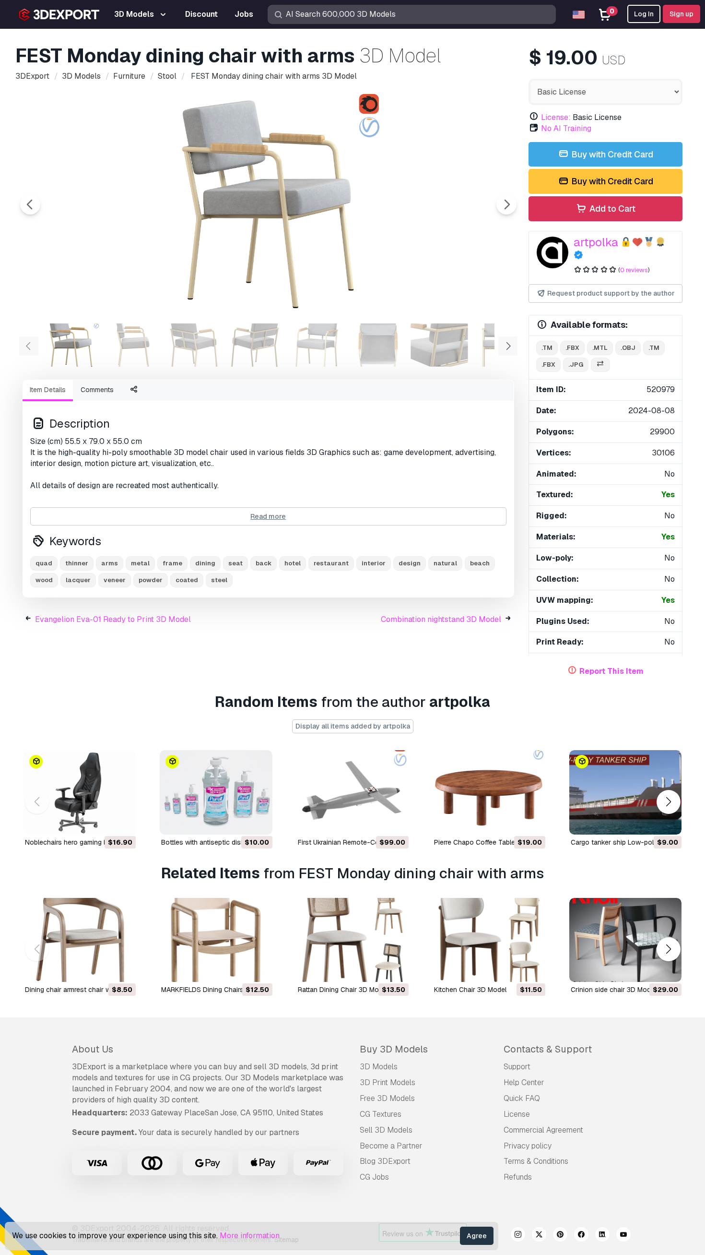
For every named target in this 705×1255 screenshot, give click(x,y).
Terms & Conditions (536, 1161)
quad (43, 563)
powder (151, 580)
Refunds (518, 1177)
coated (187, 580)
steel (219, 580)
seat (235, 563)
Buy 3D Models (394, 1049)
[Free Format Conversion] (600, 365)
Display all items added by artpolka (352, 726)
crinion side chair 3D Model (613, 989)
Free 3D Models (387, 1098)
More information (250, 1236)
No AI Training (566, 128)
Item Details (48, 389)
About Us (92, 1049)
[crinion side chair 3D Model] (625, 940)
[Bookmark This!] (121, 821)
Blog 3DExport (385, 1161)
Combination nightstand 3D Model (441, 619)
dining (205, 563)
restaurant (331, 563)
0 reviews (634, 270)
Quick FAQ (522, 1098)
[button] (668, 802)
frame (172, 563)
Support (517, 1067)
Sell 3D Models (386, 1130)
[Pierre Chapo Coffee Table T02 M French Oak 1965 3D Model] (489, 792)
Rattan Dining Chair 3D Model (343, 989)
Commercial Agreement (543, 1130)
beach (480, 563)
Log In (644, 14)
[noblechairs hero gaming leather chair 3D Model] (80, 792)
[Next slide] (506, 204)
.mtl (600, 348)
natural (445, 563)
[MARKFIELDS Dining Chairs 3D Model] (216, 940)
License (517, 1114)
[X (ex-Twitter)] (539, 1235)
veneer (115, 580)
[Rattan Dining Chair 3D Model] (352, 940)
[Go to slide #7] (439, 345)
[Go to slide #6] (378, 345)
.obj (628, 348)
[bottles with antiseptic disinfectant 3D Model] (216, 792)
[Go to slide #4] (255, 345)
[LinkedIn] (602, 1235)
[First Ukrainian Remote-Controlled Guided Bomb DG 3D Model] (352, 792)
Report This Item (611, 671)
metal (140, 563)
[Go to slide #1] (71, 345)
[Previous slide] (30, 204)
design (410, 563)
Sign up (681, 14)
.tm (546, 348)
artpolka (596, 242)
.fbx (572, 348)
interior (374, 563)
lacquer (78, 580)
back (263, 563)
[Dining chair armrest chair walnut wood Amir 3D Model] (80, 940)
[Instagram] (518, 1235)
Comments (97, 389)
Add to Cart (611, 208)
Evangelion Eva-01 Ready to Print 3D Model (113, 619)
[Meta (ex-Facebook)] (581, 1235)
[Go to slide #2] (132, 345)
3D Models (379, 1067)
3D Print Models (387, 1082)
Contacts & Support (548, 1049)
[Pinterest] (560, 1235)
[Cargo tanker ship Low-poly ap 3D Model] (625, 792)
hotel (292, 563)
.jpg (575, 364)
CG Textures (380, 1114)
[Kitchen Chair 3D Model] (489, 940)
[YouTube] (623, 1235)
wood (44, 580)
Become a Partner (391, 1146)
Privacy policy (528, 1146)
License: (556, 117)
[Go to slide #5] (316, 345)
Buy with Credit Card (611, 154)
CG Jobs (374, 1177)
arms (109, 563)
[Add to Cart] (102, 821)
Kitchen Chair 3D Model (470, 989)
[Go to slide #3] (194, 345)
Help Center (524, 1082)
